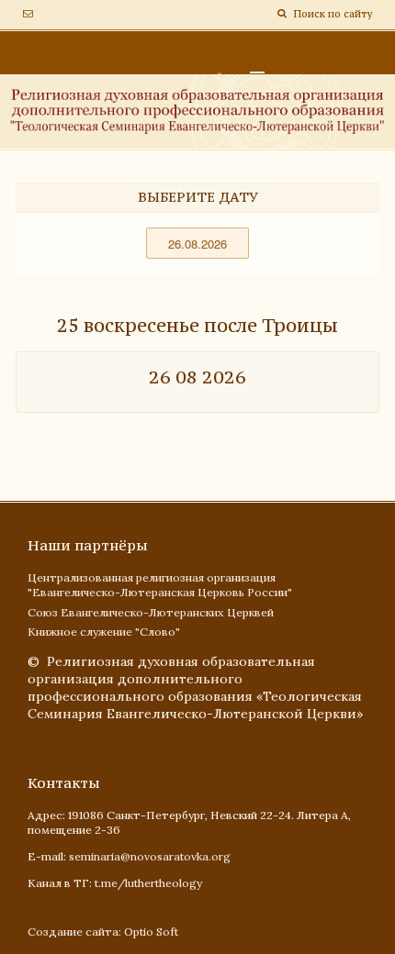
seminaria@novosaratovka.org (150, 856)
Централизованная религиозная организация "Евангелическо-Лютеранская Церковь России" (160, 585)
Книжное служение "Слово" (104, 631)
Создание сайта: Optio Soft (103, 931)
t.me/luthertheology (148, 883)
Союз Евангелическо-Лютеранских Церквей (151, 612)
